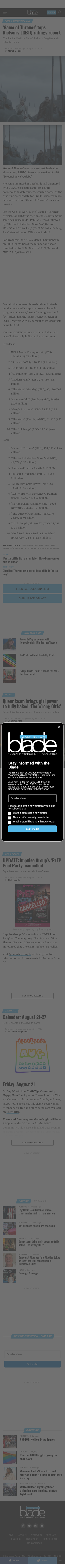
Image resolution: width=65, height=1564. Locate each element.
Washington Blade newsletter (30, 813)
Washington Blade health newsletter (34, 821)
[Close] (59, 727)
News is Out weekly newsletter (31, 817)
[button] (32, 814)
